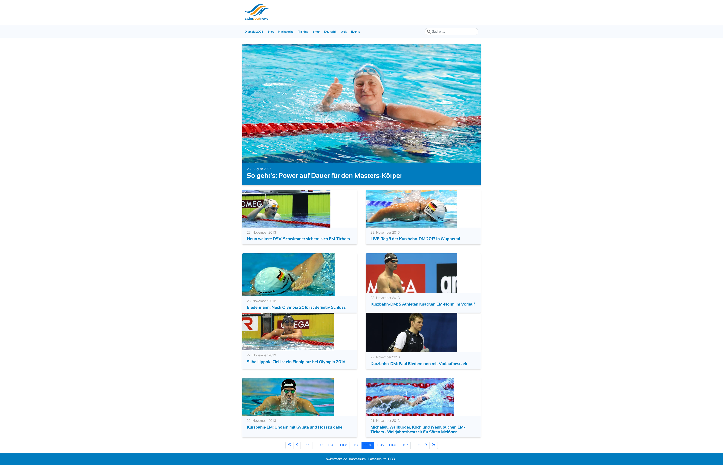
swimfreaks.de (336, 459)
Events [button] (355, 31)
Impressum (357, 459)
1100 (319, 445)
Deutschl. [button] (330, 31)
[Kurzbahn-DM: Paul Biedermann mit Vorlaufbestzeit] (411, 332)
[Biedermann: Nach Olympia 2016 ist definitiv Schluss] (288, 274)
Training (303, 31)
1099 (306, 445)
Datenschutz (377, 459)
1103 (355, 445)
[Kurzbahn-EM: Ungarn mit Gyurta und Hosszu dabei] (288, 396)
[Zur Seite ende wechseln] (433, 445)
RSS (391, 459)
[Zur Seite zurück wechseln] (297, 445)
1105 (380, 445)
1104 (367, 445)
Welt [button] (344, 31)
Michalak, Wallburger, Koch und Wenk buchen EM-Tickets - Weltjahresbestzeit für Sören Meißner (418, 429)
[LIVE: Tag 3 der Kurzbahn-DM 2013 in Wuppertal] (411, 208)
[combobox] (451, 31)
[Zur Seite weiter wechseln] (426, 445)
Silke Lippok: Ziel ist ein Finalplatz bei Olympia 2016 (296, 361)
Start (271, 31)
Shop (316, 31)
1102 (343, 445)
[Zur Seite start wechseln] (289, 445)
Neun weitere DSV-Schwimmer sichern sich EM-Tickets (298, 238)
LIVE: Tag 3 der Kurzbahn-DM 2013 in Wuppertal (415, 238)
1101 (331, 445)
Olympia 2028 (254, 31)
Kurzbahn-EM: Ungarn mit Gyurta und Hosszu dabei (295, 427)
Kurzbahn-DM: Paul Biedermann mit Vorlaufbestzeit (419, 363)
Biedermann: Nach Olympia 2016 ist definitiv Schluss (296, 307)
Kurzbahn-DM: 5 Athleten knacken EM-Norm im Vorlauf (423, 304)
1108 (416, 445)
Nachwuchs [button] (286, 31)
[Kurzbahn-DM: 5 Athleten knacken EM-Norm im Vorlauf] (411, 272)
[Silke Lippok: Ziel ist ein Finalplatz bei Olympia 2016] (288, 331)
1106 (392, 445)
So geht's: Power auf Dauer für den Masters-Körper (324, 175)
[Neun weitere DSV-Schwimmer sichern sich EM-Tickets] (286, 208)
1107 (404, 445)
